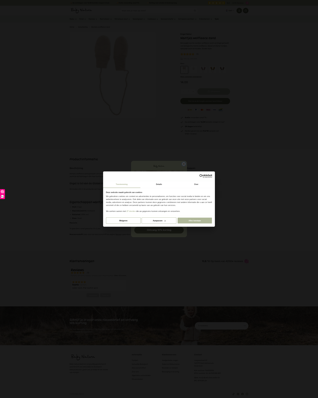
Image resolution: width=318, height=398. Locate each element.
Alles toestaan (195, 221)
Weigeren (123, 221)
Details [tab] (159, 184)
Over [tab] (196, 184)
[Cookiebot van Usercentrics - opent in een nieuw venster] (201, 176)
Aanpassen (157, 221)
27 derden (131, 211)
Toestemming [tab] (122, 184)
